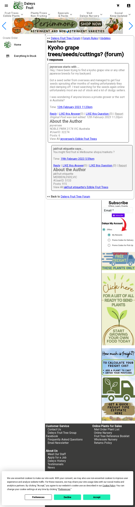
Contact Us (54, 429)
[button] (67, 32)
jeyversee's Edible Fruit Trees (78, 139)
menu (6, 6)
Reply (53, 113)
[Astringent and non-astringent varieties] (67, 33)
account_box (129, 6)
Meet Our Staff (57, 454)
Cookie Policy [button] (108, 485)
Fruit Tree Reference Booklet (111, 436)
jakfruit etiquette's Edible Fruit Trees (86, 187)
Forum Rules (90, 38)
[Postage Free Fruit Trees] (118, 261)
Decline (67, 497)
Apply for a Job (57, 457)
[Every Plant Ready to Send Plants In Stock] (118, 309)
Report (119, 113)
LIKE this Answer (69, 113)
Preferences (38, 497)
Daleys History (57, 461)
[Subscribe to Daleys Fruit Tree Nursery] (118, 224)
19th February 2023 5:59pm (77, 158)
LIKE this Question (97, 113)
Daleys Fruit (30, 5)
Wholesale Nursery (105, 439)
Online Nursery (103, 432)
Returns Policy (103, 443)
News (51, 467)
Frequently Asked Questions (65, 439)
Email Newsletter (58, 443)
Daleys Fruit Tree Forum (65, 38)
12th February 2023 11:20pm (74, 107)
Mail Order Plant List (106, 429)
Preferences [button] (64, 489)
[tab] (13, 14)
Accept (96, 497)
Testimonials (55, 464)
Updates (105, 38)
